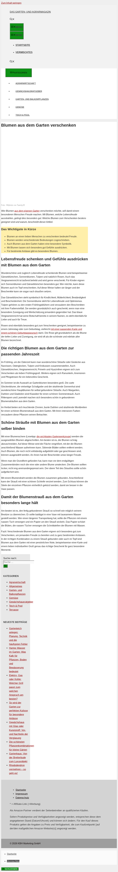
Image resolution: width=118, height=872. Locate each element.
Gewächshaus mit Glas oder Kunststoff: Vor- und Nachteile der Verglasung (18, 730)
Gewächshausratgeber (29, 91)
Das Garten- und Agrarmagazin (30, 12)
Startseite (23, 45)
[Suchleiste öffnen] (12, 19)
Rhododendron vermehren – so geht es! (17, 769)
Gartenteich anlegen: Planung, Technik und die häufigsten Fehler (18, 636)
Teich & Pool (23, 115)
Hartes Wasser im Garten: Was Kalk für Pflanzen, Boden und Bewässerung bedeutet (18, 660)
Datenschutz (22, 797)
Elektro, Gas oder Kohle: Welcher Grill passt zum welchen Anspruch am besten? (16, 687)
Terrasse (13, 609)
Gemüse (20, 107)
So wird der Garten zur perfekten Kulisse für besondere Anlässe (18, 710)
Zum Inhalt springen (11, 3)
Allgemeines (15, 586)
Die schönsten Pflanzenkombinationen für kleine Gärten (21, 745)
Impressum (22, 793)
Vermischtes (24, 52)
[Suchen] (5, 566)
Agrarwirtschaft (26, 83)
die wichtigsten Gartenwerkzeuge (54, 436)
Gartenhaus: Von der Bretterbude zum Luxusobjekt (18, 757)
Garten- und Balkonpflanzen (32, 99)
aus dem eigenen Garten (27, 211)
